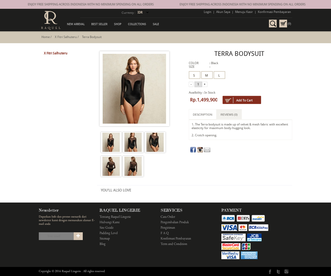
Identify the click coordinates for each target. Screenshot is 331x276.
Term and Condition (174, 244)
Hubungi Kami (109, 222)
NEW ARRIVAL (76, 24)
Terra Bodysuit (92, 37)
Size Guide (107, 228)
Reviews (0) (229, 114)
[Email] (207, 152)
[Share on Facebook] (193, 152)
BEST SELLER (99, 24)
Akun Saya (223, 12)
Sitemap (105, 239)
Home (45, 37)
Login (207, 12)
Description (202, 114)
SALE (156, 24)
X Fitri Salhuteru (66, 37)
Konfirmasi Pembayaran (274, 12)
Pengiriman (168, 228)
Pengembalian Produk (175, 222)
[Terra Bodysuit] (111, 142)
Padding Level (109, 233)
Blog (103, 244)
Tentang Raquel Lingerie (115, 217)
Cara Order (168, 217)
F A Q (165, 233)
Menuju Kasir (244, 12)
